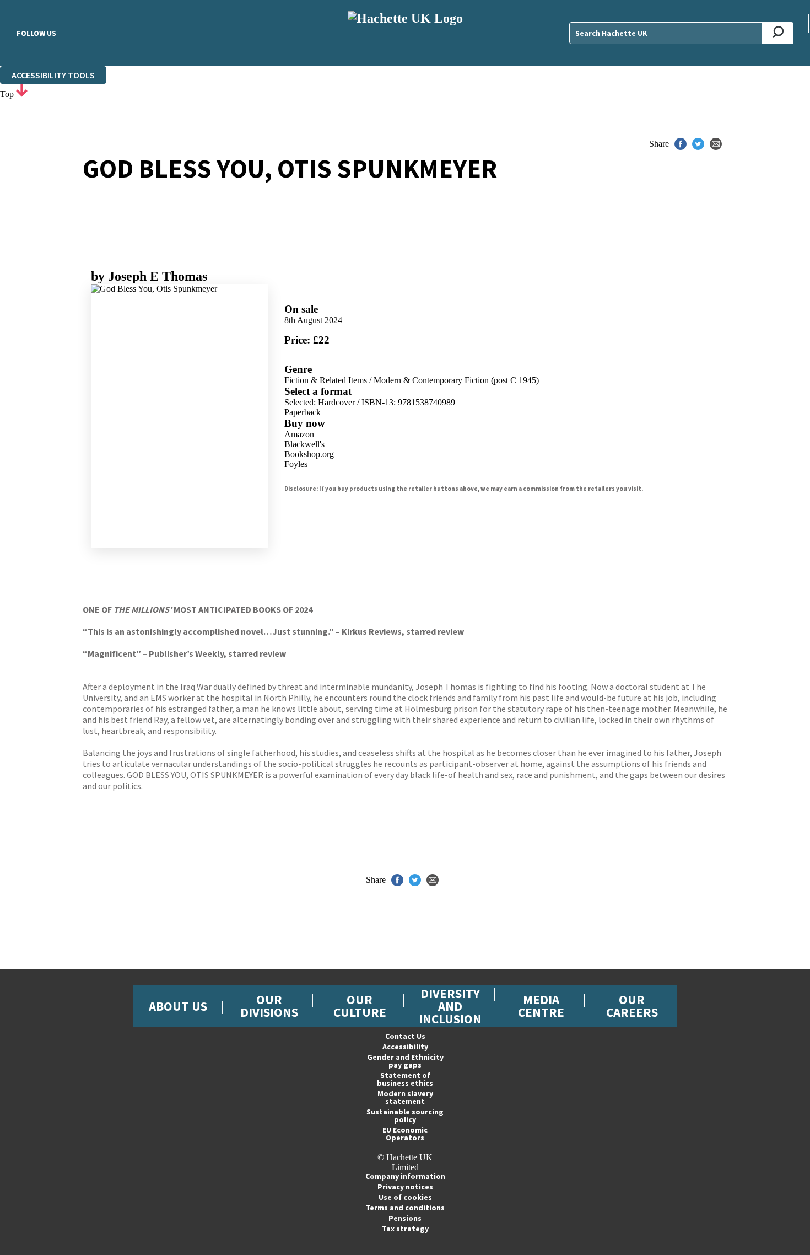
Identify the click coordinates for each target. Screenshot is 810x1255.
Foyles (295, 464)
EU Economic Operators (405, 1134)
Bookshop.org (309, 454)
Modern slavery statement (405, 1097)
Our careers (632, 1005)
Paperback (302, 412)
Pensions (405, 1218)
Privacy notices (405, 1187)
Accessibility (405, 1047)
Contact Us (405, 1036)
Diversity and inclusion (450, 1006)
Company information (405, 1176)
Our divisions (269, 1005)
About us (178, 1006)
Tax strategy (405, 1228)
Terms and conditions (405, 1208)
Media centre (541, 1005)
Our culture (359, 1005)
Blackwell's (304, 444)
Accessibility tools (53, 75)
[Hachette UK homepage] (405, 33)
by (149, 276)
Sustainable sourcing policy (405, 1115)
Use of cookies (405, 1197)
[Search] (777, 33)
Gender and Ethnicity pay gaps (405, 1061)
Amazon (299, 434)
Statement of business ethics (405, 1079)
